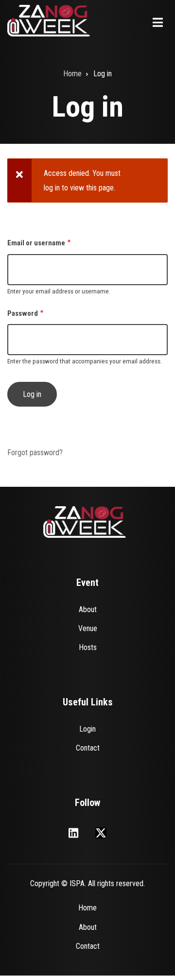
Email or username (36, 243)
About (88, 609)
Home (87, 907)
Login (87, 729)
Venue (87, 628)
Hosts (88, 647)
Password (22, 313)
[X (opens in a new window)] (100, 833)
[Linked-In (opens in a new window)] (73, 833)
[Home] (49, 20)
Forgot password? (35, 452)
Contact (88, 748)
